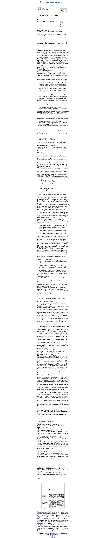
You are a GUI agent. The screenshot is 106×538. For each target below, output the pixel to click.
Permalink (61, 26)
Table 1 (62, 313)
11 (37, 524)
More (61, 24)
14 (37, 528)
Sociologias (39, 7)
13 (37, 526)
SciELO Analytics (62, 10)
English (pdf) (62, 13)
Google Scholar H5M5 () (64, 11)
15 (37, 530)
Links (65, 409)
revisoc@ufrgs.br (53, 537)
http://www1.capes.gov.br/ (44, 413)
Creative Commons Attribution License (63, 533)
